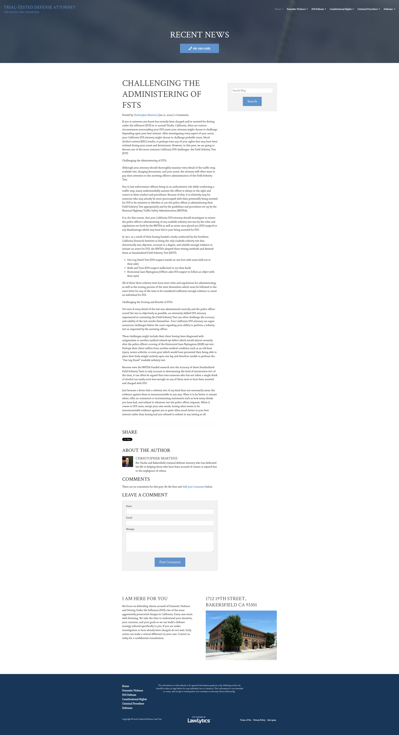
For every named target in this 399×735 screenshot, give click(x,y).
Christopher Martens (145, 115)
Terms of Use (245, 720)
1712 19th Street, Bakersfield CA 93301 (231, 601)
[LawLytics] (199, 720)
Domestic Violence (296, 9)
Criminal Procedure (368, 9)
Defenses (388, 9)
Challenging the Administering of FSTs (161, 94)
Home (278, 9)
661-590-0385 (202, 48)
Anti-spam (271, 720)
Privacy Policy (259, 720)
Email (129, 517)
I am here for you (145, 598)
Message (130, 529)
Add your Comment (194, 486)
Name (129, 506)
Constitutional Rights (341, 9)
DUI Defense (318, 9)
